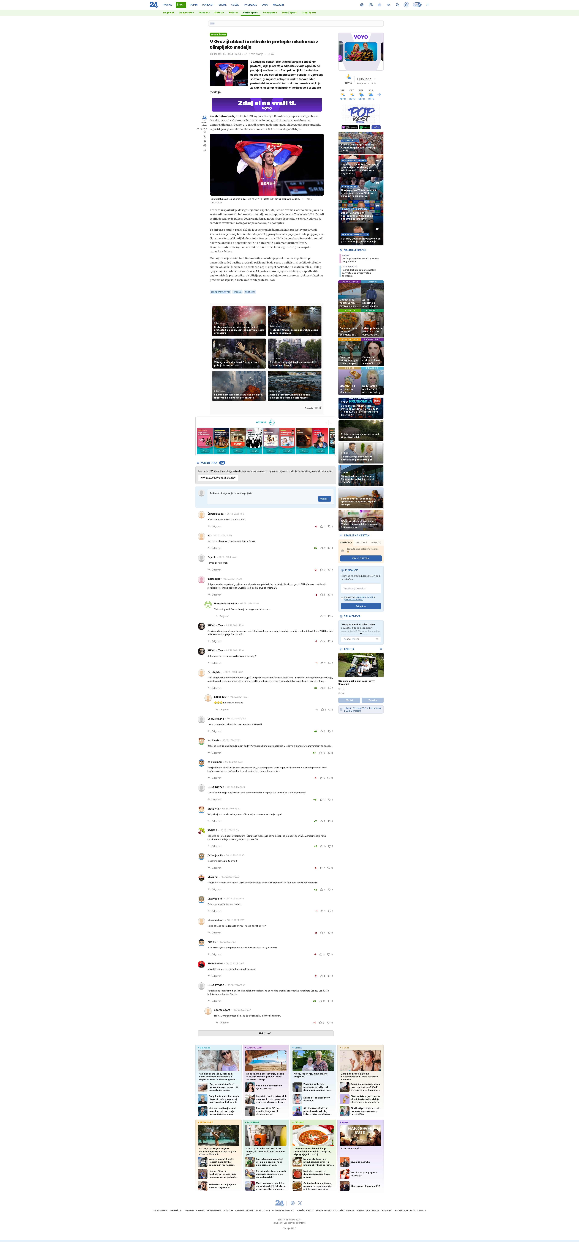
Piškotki (228, 1210)
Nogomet (168, 12)
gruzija (237, 292)
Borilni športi (250, 12)
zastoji (361, 542)
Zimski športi (289, 12)
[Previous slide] (326, 422)
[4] (219, 441)
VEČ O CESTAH (360, 558)
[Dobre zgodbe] (362, 5)
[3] (202, 441)
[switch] (417, 4)
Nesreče (346, 542)
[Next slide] (331, 422)
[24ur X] (300, 1203)
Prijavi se (324, 499)
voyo (345, 1122)
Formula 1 (204, 12)
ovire (376, 542)
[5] (235, 441)
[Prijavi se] (406, 4)
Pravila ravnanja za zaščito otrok (334, 1210)
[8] (285, 441)
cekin (345, 1047)
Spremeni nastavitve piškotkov (252, 1210)
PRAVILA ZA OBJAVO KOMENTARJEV (218, 478)
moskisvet (206, 1122)
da (343, 689)
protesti (250, 292)
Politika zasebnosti (283, 1210)
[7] (268, 441)
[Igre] (370, 5)
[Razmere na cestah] (388, 5)
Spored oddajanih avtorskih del (374, 1210)
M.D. (204, 124)
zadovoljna (254, 1047)
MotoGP (219, 12)
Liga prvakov (186, 12)
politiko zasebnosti (353, 599)
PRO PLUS (189, 1210)
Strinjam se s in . (359, 598)
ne (343, 693)
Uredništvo (176, 1210)
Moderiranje (214, 1210)
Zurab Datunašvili (220, 292)
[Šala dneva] (376, 639)
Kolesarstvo (270, 12)
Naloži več (265, 1033)
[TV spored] (379, 5)
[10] (318, 441)
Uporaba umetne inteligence (410, 1210)
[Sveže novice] (212, 23)
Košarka (233, 12)
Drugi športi (309, 12)
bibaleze (205, 1047)
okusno (299, 1122)
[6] (252, 441)
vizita (298, 1047)
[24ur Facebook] (292, 1203)
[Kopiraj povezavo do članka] (205, 150)
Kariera (200, 1210)
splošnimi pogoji (365, 597)
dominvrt (253, 1122)
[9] (301, 441)
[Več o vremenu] (379, 95)
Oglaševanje (160, 1210)
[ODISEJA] (266, 422)
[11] (334, 441)
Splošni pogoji (305, 1210)
